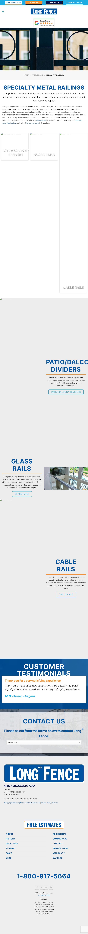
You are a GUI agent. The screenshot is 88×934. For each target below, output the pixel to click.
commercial (41, 120)
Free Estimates (13, 3)
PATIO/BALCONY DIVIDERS (15, 152)
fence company (32, 123)
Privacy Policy (46, 803)
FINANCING (34, 3)
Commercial (37, 75)
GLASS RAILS (44, 154)
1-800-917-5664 (74, 3)
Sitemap (55, 803)
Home (26, 75)
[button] (3, 11)
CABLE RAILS (73, 287)
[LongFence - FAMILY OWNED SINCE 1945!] (44, 11)
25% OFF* (54, 3)
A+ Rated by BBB (44, 895)
